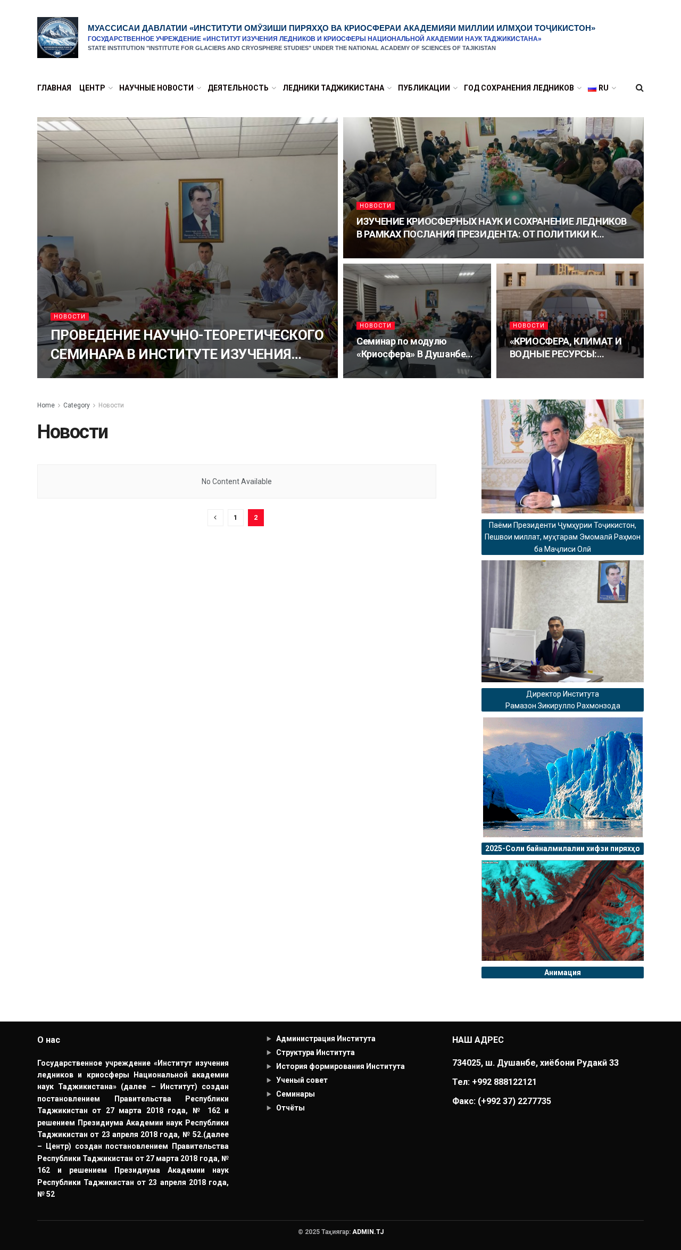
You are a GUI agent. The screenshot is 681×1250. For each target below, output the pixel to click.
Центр (92, 88)
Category (76, 405)
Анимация (562, 972)
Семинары (295, 1094)
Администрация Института (326, 1038)
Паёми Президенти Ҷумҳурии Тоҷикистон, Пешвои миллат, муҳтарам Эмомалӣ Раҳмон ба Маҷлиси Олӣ (563, 537)
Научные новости (156, 88)
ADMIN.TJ (368, 1232)
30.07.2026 (70, 374)
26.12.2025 (376, 254)
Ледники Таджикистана (333, 88)
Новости (70, 316)
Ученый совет (302, 1080)
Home (46, 405)
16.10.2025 (529, 374)
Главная (54, 88)
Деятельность (238, 88)
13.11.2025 (376, 374)
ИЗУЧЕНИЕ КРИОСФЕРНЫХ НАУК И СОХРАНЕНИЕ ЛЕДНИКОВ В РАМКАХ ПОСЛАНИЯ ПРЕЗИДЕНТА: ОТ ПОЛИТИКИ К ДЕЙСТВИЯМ (491, 228)
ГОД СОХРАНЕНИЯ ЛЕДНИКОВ (519, 88)
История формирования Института (340, 1066)
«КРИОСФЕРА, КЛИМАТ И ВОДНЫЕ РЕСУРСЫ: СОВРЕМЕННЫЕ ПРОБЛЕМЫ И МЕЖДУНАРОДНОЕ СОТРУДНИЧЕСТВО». (566, 348)
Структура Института (315, 1052)
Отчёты (290, 1108)
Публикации (424, 88)
